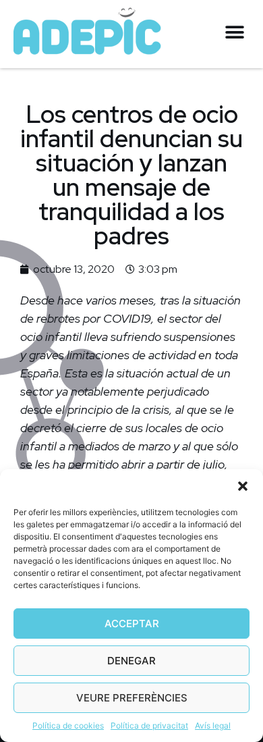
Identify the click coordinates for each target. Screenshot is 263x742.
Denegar (131, 660)
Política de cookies (68, 725)
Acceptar (132, 623)
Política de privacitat (149, 725)
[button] (243, 486)
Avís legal (213, 725)
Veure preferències (131, 697)
